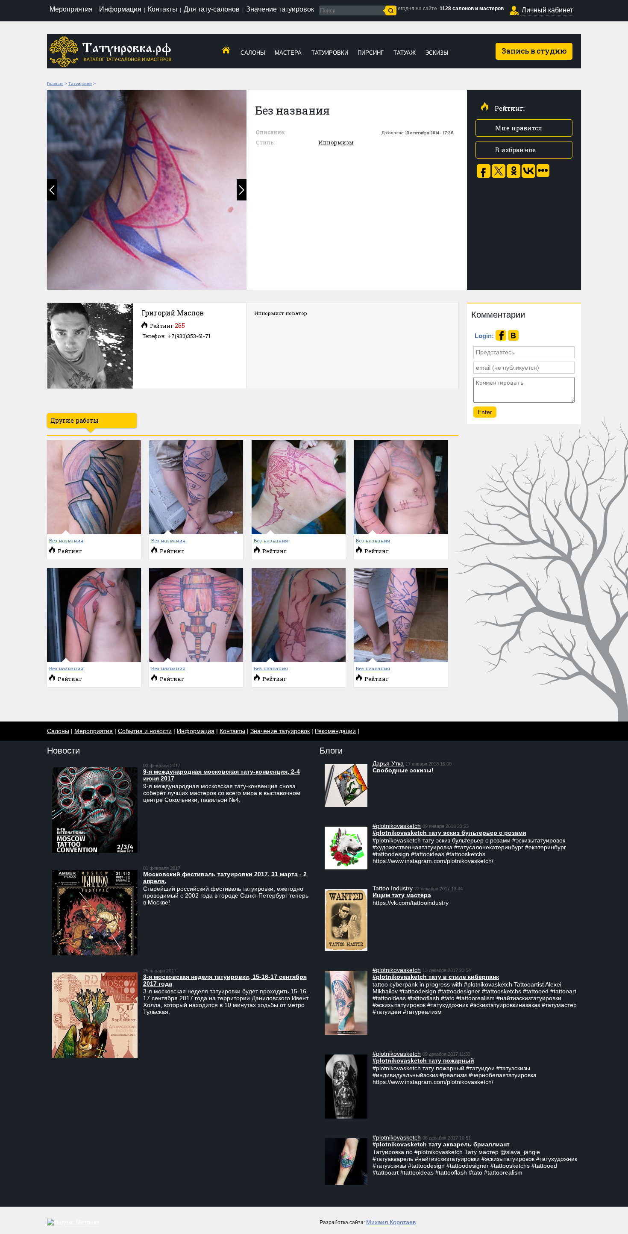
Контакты (162, 9)
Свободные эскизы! (403, 770)
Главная (55, 83)
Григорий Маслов (172, 312)
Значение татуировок (280, 9)
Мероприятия (71, 9)
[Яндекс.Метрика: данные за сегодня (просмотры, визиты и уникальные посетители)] (73, 1222)
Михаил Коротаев (391, 1222)
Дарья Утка (388, 763)
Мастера (288, 53)
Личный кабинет (547, 10)
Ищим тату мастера (402, 895)
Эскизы (437, 53)
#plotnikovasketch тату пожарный (423, 1060)
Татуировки (329, 53)
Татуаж (404, 53)
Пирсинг (371, 53)
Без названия (66, 540)
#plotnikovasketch (397, 825)
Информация (120, 9)
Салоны (253, 53)
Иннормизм (336, 142)
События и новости (145, 730)
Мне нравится (518, 128)
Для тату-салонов (212, 9)
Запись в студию (534, 51)
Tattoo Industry (393, 888)
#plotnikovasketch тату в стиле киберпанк (436, 976)
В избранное (515, 150)
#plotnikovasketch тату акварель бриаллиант (441, 1144)
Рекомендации (335, 730)
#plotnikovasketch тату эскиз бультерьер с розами (449, 832)
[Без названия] (147, 190)
